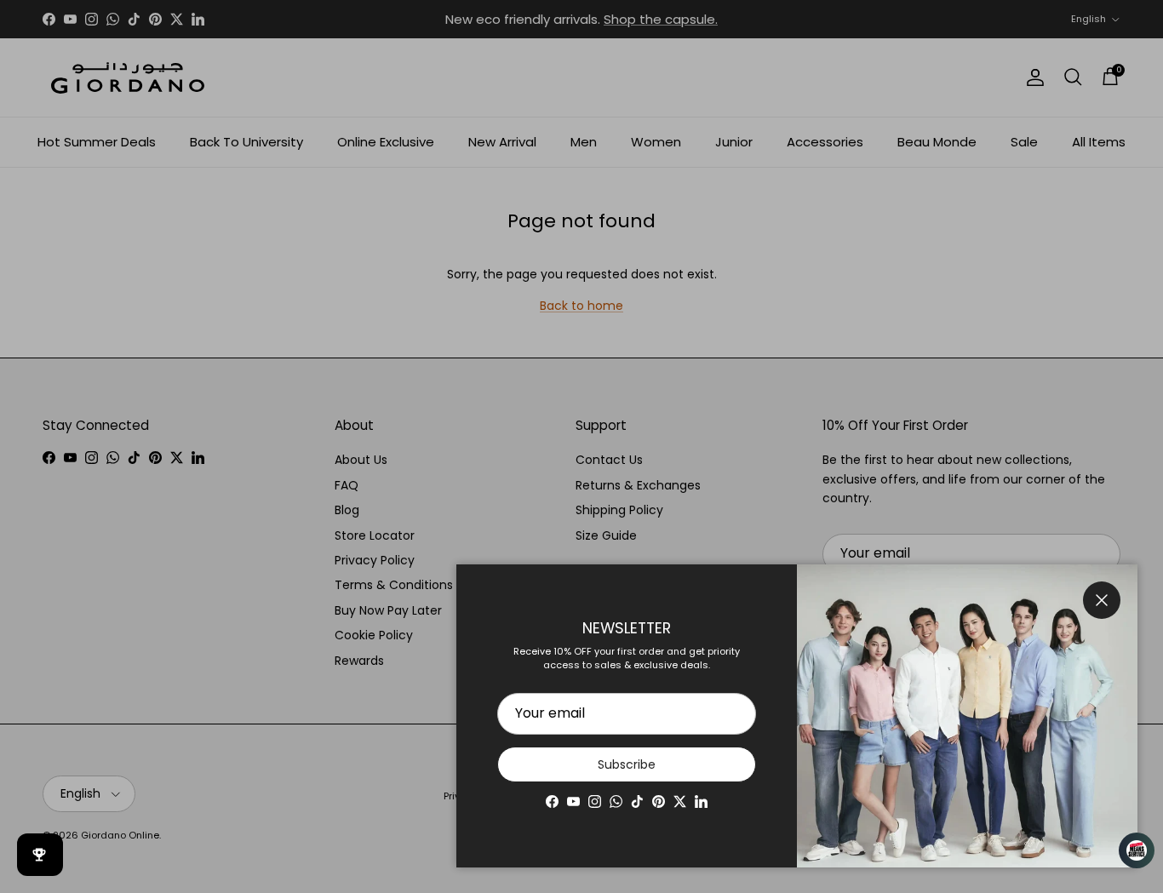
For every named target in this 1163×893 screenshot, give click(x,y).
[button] (1128, 850)
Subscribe (627, 764)
